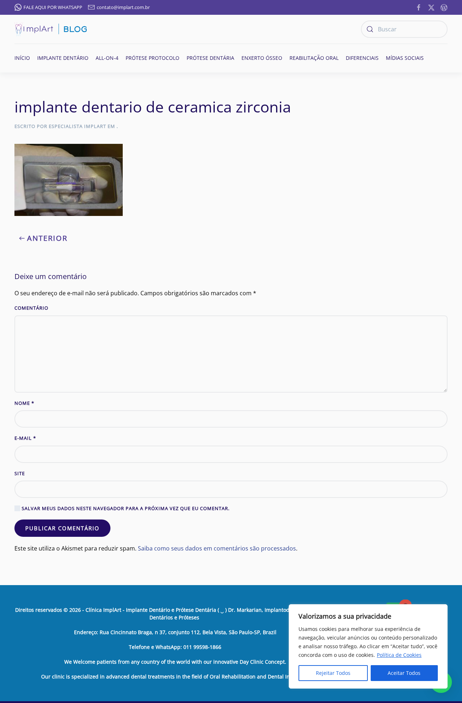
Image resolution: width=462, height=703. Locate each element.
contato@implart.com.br (123, 7)
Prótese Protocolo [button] (152, 57)
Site (19, 473)
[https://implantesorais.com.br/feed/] (444, 7)
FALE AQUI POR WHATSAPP (52, 7)
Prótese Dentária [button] (210, 57)
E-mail (25, 438)
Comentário (31, 308)
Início (22, 57)
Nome (24, 403)
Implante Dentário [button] (62, 57)
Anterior (47, 238)
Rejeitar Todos (333, 672)
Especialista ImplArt (77, 126)
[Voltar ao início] (50, 29)
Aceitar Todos (404, 672)
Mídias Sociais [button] (405, 57)
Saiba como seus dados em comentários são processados (217, 548)
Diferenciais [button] (362, 57)
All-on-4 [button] (107, 57)
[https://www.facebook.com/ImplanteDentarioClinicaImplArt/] (418, 7)
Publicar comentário (62, 528)
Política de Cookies (399, 654)
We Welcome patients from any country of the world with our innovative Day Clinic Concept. (175, 661)
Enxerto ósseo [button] (261, 57)
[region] (368, 646)
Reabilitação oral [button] (314, 57)
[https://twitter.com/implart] (431, 7)
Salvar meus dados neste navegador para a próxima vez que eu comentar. (125, 508)
